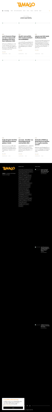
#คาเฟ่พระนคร (26, 171)
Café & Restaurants (18, 10)
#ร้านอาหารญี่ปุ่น (21, 173)
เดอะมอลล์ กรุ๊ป (21, 192)
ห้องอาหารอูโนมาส (25, 188)
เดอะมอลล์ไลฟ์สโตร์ (26, 192)
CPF (27, 173)
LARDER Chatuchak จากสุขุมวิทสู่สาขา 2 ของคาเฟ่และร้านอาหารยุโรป (45, 325)
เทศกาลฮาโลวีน (21, 198)
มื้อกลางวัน (26, 183)
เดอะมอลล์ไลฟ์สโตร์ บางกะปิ (22, 194)
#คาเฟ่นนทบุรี (21, 171)
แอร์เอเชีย (30, 198)
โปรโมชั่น (20, 200)
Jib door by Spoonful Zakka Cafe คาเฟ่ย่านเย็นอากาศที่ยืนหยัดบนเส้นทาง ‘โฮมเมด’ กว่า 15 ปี (45, 171)
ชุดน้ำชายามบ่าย (28, 179)
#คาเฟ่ (31, 169)
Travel (28, 10)
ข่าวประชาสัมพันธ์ (25, 177)
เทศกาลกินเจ (29, 194)
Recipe (24, 10)
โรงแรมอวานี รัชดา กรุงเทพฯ (22, 202)
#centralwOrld (21, 169)
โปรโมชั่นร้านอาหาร (25, 200)
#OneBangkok (27, 169)
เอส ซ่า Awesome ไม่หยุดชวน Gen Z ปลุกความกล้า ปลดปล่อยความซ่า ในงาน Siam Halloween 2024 (9, 38)
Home (12, 10)
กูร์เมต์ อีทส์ (20, 177)
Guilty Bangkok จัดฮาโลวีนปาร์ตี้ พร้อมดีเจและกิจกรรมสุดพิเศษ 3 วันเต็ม (9, 141)
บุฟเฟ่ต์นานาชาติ (21, 183)
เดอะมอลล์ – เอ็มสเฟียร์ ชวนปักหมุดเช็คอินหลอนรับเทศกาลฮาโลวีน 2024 (26, 141)
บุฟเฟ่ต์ (28, 181)
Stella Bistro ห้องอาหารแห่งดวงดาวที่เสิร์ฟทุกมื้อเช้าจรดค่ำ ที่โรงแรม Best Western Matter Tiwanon (45, 249)
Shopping (36, 10)
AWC (25, 173)
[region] (13, 404)
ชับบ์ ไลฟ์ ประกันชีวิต (21, 179)
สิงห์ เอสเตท (20, 188)
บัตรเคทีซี (24, 181)
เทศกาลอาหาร (26, 196)
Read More (4, 51)
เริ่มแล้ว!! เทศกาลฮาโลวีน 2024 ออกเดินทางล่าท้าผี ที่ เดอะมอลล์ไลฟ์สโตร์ (25, 37)
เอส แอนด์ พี (26, 198)
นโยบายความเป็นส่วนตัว (8, 405)
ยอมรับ (13, 407)
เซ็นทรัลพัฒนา (27, 190)
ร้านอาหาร (30, 183)
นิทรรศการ (20, 181)
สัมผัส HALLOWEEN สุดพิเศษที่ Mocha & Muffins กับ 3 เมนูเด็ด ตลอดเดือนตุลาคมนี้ (42, 142)
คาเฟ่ (29, 177)
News (40, 10)
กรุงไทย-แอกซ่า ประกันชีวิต (22, 175)
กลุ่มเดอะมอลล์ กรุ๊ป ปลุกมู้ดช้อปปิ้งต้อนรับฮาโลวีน (42, 37)
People (32, 10)
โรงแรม (30, 200)
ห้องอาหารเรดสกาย (21, 190)
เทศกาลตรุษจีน (21, 196)
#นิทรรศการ (30, 171)
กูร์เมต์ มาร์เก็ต (29, 175)
